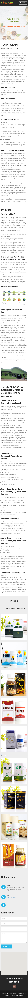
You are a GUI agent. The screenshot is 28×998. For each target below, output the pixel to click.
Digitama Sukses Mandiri (18, 993)
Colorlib (21, 995)
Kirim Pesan (6, 946)
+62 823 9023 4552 (11, 899)
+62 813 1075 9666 (11, 897)
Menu (23, 2)
